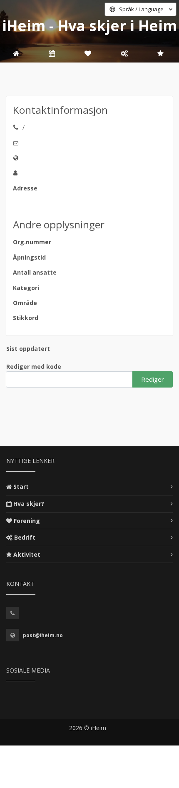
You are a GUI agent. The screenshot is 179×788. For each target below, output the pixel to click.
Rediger (152, 379)
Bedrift (24, 537)
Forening (27, 521)
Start (21, 486)
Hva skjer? (28, 504)
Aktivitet (26, 554)
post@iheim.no (43, 635)
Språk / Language (141, 9)
